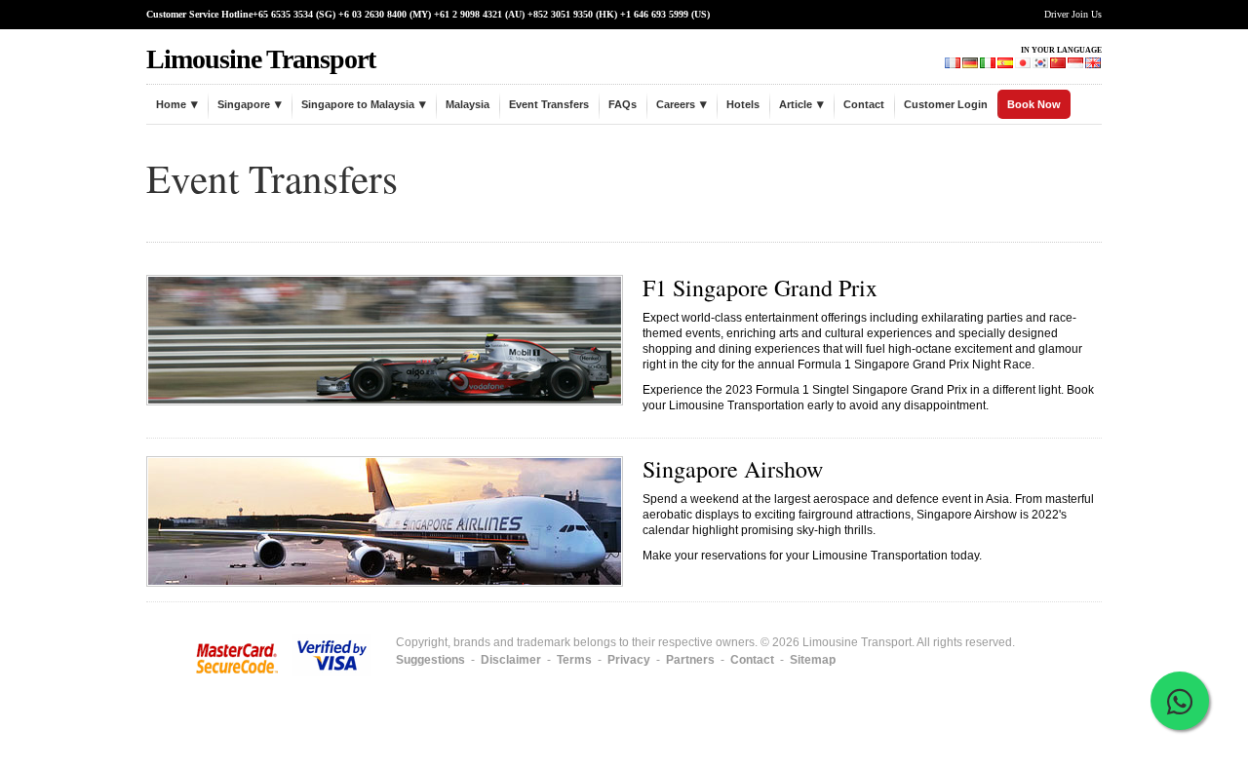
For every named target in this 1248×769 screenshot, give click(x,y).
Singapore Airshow (733, 468)
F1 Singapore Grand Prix (760, 287)
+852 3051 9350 (560, 14)
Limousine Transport (260, 59)
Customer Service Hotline (199, 14)
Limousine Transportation (736, 405)
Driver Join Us (1073, 14)
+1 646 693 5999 (654, 14)
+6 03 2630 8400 (372, 14)
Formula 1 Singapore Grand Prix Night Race (915, 364)
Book (1080, 390)
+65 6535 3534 (283, 14)
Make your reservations (704, 555)
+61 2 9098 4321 (468, 14)
